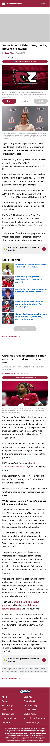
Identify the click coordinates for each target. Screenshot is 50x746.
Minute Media (13, 728)
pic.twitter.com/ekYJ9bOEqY (15, 163)
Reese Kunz (10, 373)
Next (40, 101)
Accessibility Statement (34, 718)
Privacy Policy (30, 709)
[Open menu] (3, 3)
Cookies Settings (31, 722)
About (4, 697)
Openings (28, 697)
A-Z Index (6, 722)
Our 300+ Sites (30, 701)
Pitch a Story (7, 709)
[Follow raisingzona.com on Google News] (44, 249)
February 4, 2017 (38, 197)
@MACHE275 (8, 194)
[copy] (16, 57)
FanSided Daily (30, 705)
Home (4, 336)
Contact (5, 701)
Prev (9, 101)
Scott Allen (9, 53)
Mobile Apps (7, 705)
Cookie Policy (30, 714)
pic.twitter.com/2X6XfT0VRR (28, 194)
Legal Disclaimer (9, 718)
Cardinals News (14, 336)
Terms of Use (8, 714)
